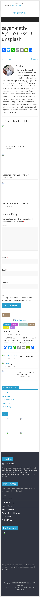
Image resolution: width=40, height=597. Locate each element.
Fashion (14, 325)
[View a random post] (36, 19)
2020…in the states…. (27, 356)
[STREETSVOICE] (8, 464)
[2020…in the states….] (10, 355)
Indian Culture (7, 506)
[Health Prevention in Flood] (20, 183)
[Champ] (5, 363)
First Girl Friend (7, 520)
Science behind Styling (13, 146)
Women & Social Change (11, 513)
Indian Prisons (7, 499)
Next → (34, 59)
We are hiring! (7, 407)
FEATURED (23, 325)
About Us (5, 393)
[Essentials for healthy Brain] (20, 155)
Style (12, 327)
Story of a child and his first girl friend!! (25, 373)
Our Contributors (8, 400)
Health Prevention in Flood (15, 203)
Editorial (7, 325)
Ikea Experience (16, 6)
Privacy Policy (7, 396)
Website (5, 282)
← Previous (7, 59)
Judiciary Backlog (8, 502)
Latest (6, 327)
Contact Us (6, 403)
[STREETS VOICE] (4, 19)
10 (29, 377)
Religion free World (8, 509)
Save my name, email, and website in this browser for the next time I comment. (17, 298)
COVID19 (5, 495)
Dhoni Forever (7, 516)
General (31, 325)
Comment (5, 226)
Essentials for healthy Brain (16, 175)
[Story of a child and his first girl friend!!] (9, 371)
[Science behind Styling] (20, 126)
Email (4, 270)
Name (5, 257)
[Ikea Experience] (19, 320)
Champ (12, 364)
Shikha (18, 334)
